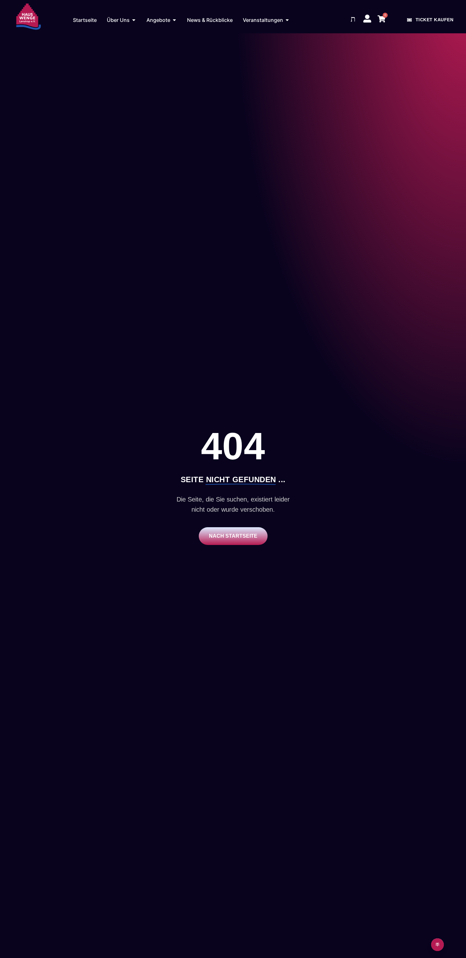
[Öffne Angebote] (174, 20)
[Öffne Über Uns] (133, 20)
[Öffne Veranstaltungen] (287, 20)
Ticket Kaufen (435, 19)
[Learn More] (437, 944)
